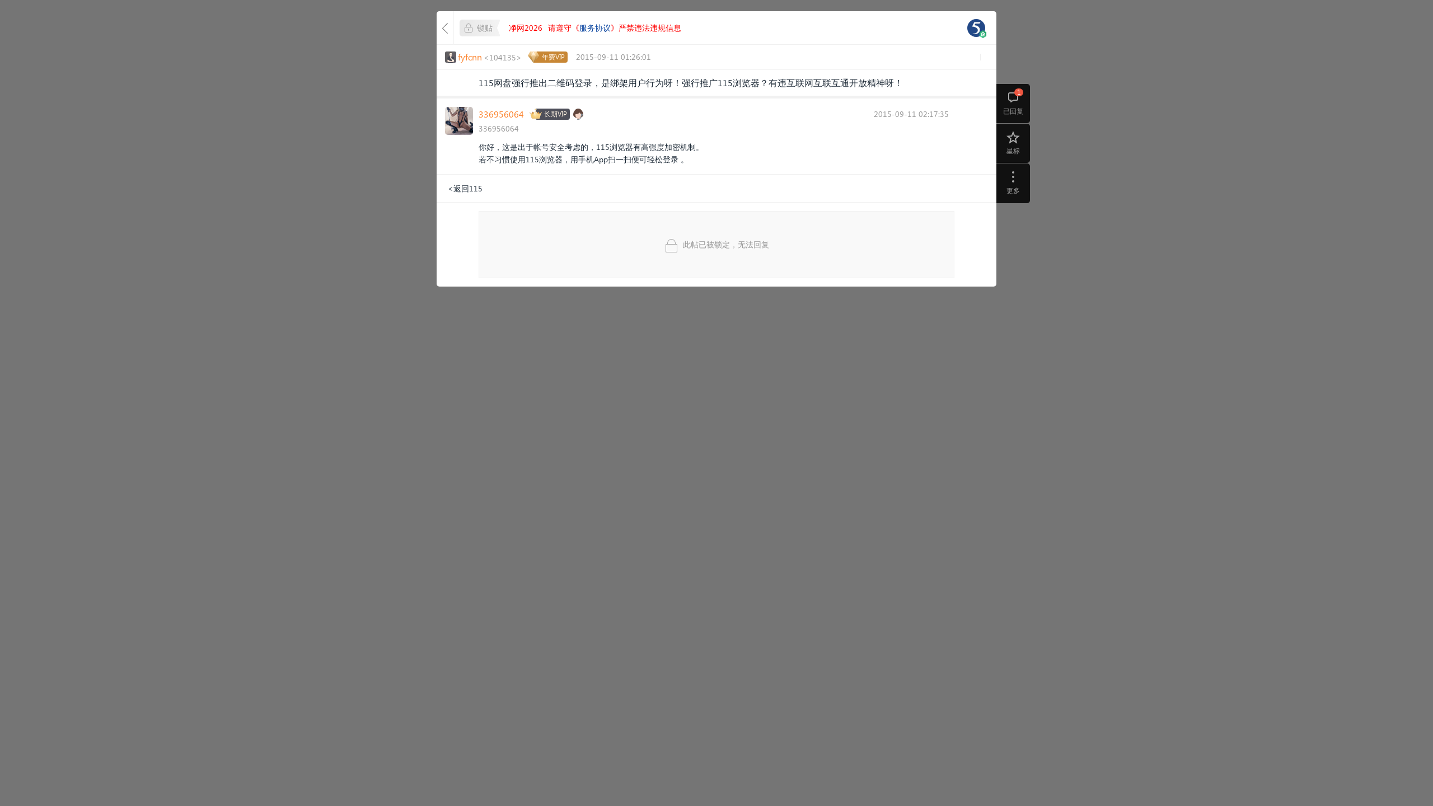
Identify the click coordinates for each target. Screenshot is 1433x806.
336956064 (501, 114)
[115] (976, 28)
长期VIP (555, 114)
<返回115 (465, 188)
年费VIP (553, 57)
